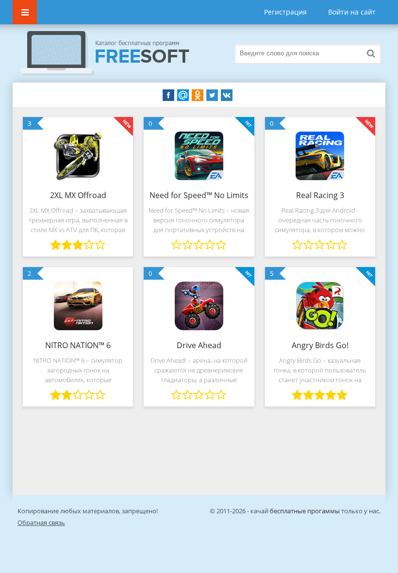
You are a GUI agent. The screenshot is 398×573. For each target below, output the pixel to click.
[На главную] (114, 53)
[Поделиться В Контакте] (226, 95)
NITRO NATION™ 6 (78, 345)
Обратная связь (41, 522)
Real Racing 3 (320, 195)
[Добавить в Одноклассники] (197, 95)
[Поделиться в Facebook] (168, 95)
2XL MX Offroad (78, 195)
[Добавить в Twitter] (212, 95)
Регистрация (285, 12)
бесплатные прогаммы (305, 510)
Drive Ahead (199, 345)
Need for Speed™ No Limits (199, 195)
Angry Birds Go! (320, 345)
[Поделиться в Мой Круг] (183, 95)
